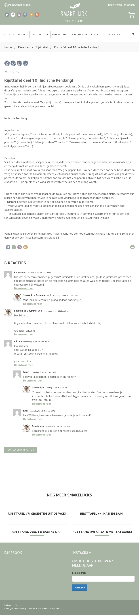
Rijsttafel (42, 47)
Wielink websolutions (51, 608)
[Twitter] (7, 14)
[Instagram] (25, 14)
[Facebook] (13, 14)
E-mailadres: (79, 572)
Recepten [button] (9, 34)
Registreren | (115, 5)
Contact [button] (95, 34)
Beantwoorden (23, 288)
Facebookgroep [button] (79, 34)
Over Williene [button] (59, 34)
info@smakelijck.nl (19, 5)
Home (8, 47)
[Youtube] (37, 14)
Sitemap (18, 605)
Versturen (80, 587)
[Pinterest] (19, 14)
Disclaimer (8, 605)
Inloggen (129, 5)
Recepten (24, 47)
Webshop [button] (23, 34)
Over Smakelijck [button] (40, 34)
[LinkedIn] (31, 14)
